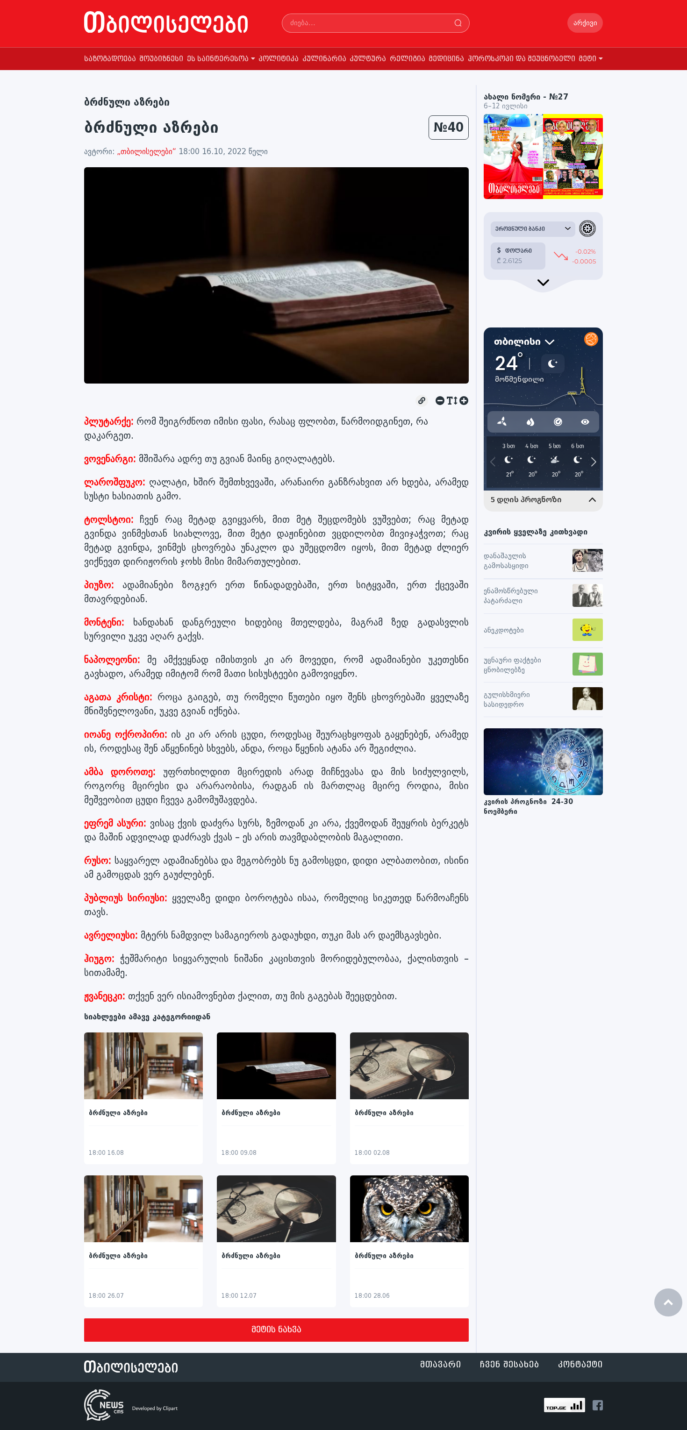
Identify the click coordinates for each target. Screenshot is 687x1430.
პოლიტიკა (278, 59)
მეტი (587, 59)
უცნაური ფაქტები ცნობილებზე (512, 665)
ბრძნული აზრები (127, 102)
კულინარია (324, 59)
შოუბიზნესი (161, 59)
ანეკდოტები (504, 630)
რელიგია (407, 59)
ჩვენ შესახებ (509, 1364)
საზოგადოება (110, 59)
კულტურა (368, 59)
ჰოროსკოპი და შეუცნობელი (521, 59)
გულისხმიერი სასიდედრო (507, 700)
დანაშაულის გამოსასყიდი (506, 561)
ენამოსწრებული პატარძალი (511, 596)
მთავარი (440, 1364)
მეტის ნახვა (276, 1329)
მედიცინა (446, 59)
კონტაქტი (580, 1364)
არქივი (585, 23)
